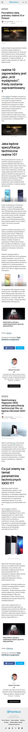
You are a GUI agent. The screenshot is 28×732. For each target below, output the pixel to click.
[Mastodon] (19, 728)
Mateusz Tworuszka (14, 370)
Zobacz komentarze (14, 386)
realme (7, 96)
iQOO (8, 509)
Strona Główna (5, 720)
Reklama (22, 720)
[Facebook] (22, 728)
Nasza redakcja (15, 720)
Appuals (8, 333)
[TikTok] (6, 728)
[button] (2, 2)
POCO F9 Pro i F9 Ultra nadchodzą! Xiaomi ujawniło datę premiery (13, 324)
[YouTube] (9, 728)
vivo (14, 443)
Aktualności (4, 9)
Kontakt (6, 722)
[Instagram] (12, 728)
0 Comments (13, 23)
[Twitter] (15, 728)
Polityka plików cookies (16, 722)
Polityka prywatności (14, 724)
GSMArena (9, 648)
